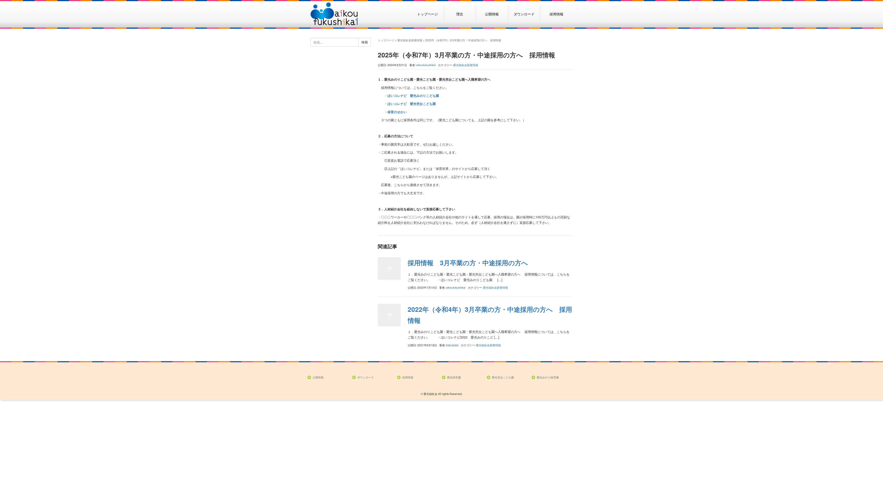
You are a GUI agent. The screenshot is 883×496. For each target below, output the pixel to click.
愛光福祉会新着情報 (409, 40)
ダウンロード (524, 13)
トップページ (427, 13)
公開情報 (492, 13)
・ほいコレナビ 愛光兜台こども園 (407, 103)
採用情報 (556, 13)
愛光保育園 (454, 377)
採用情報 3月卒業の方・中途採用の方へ (468, 262)
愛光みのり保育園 (548, 377)
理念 (459, 13)
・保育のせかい (392, 112)
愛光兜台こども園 (503, 377)
